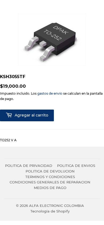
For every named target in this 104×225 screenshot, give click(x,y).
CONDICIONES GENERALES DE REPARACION (50, 182)
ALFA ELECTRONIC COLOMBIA (56, 205)
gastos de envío (49, 93)
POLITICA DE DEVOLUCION (50, 171)
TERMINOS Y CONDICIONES (50, 177)
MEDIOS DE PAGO (50, 188)
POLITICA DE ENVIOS (76, 165)
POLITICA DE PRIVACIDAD (28, 165)
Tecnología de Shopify (50, 211)
